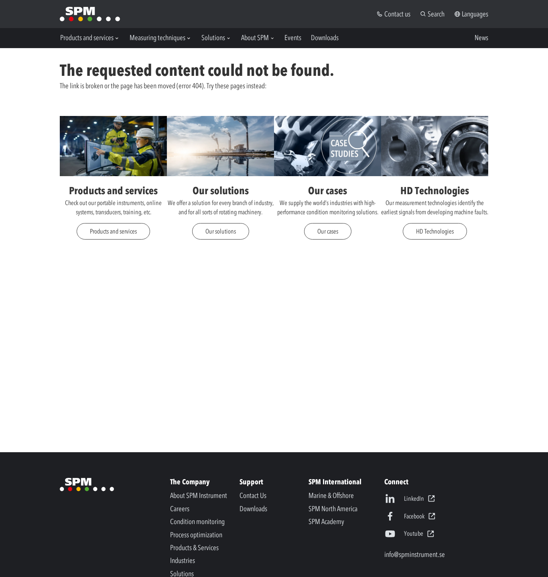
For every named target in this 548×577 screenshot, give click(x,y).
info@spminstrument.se (414, 554)
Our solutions (220, 231)
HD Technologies (435, 231)
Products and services (113, 231)
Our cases (327, 231)
